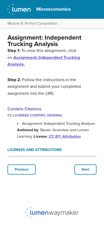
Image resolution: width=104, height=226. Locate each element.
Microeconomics (53, 9)
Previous (22, 169)
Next (85, 169)
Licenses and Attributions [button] (34, 150)
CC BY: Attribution (65, 136)
